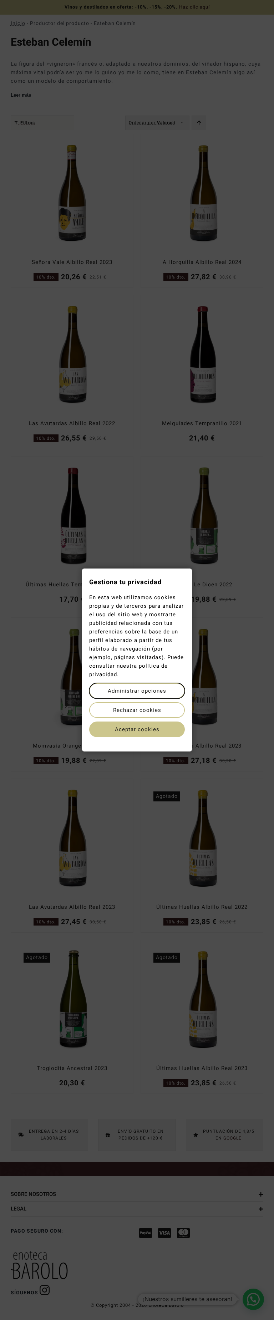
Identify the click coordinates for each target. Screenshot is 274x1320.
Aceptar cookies (137, 729)
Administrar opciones (137, 691)
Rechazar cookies (137, 710)
